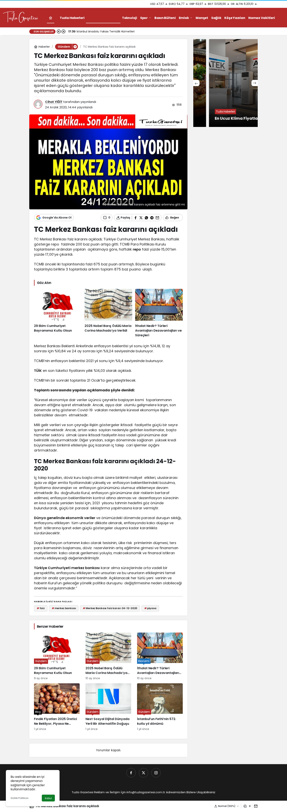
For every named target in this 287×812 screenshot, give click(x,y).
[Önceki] (58, 31)
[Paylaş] (255, 806)
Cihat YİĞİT (53, 102)
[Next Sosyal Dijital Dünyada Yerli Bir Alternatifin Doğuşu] (108, 707)
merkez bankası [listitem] (64, 608)
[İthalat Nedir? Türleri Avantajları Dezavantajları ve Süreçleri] (159, 313)
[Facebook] (131, 772)
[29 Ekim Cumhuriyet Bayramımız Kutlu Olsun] (58, 313)
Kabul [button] (48, 798)
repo (137, 249)
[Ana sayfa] (50, 17)
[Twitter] (143, 772)
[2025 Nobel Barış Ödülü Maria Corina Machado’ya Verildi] (108, 313)
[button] (75, 47)
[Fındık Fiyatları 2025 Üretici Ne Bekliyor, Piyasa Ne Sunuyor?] (57, 707)
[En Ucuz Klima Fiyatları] (225, 83)
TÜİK (38, 370)
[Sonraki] (63, 31)
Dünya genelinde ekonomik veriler (64, 517)
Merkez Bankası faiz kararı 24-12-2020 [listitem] (110, 608)
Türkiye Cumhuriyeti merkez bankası (67, 567)
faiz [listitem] (41, 608)
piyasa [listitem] (150, 608)
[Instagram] (156, 772)
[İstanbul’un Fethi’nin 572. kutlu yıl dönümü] (160, 707)
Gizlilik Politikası (20, 798)
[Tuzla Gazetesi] (20, 17)
